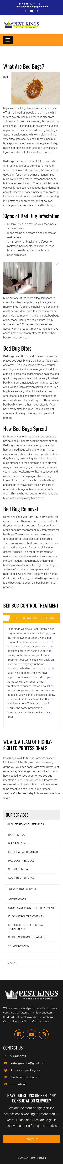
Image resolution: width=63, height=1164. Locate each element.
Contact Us (31, 1139)
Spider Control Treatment (27, 937)
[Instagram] (44, 1034)
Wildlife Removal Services (25, 824)
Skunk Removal (19, 869)
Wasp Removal (18, 945)
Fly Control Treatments (26, 916)
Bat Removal (17, 835)
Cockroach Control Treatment (31, 907)
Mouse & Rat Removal (23, 852)
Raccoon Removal (21, 860)
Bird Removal (17, 843)
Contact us (19, 793)
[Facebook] (19, 1034)
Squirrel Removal (21, 877)
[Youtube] (31, 1034)
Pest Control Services (22, 888)
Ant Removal (17, 899)
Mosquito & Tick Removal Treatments (26, 926)
